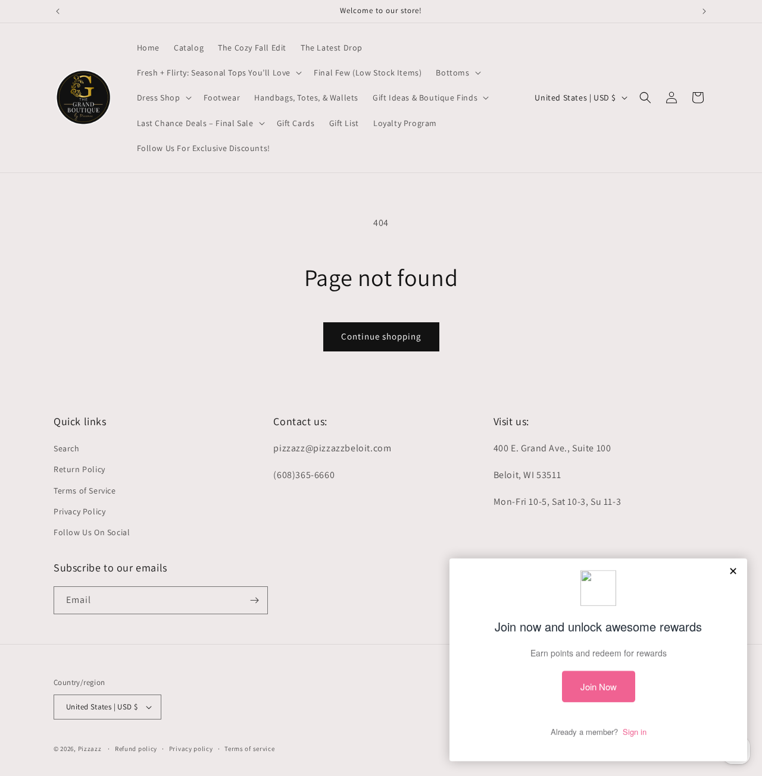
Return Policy (79, 469)
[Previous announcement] (58, 11)
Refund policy (136, 748)
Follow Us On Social (92, 532)
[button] (218, 72)
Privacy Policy (79, 511)
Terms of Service (85, 490)
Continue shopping (381, 336)
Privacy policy (191, 748)
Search (67, 448)
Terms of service (249, 748)
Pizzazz (91, 748)
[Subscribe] (254, 600)
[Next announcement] (704, 11)
